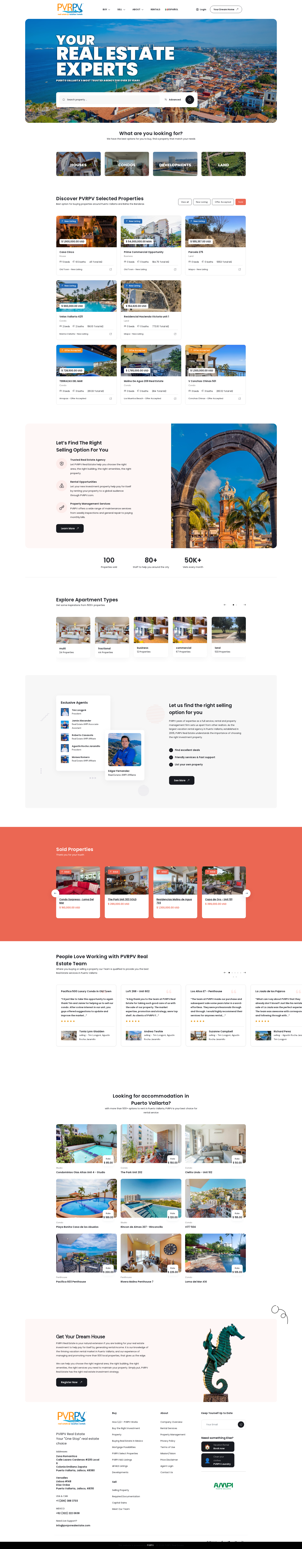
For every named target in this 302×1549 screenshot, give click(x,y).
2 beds (66, 326)
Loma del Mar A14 (196, 1281)
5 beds (66, 261)
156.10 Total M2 (95, 326)
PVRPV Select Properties (125, 1453)
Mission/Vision (168, 1453)
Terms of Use (167, 1447)
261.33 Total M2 (95, 391)
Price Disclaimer (169, 1459)
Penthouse (61, 1277)
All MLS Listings (120, 1466)
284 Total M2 (159, 391)
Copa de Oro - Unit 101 (218, 899)
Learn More (68, 528)
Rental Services (168, 1428)
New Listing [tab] (202, 202)
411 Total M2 (95, 261)
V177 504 (190, 1227)
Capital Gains (119, 1502)
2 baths (80, 326)
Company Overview (171, 1422)
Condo (124, 1167)
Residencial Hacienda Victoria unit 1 (146, 316)
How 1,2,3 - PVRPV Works (125, 1422)
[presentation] (225, 605)
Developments (120, 1472)
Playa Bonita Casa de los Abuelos (77, 1227)
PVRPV (150, 1545)
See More (179, 780)
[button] (201, 9)
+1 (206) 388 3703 (67, 1500)
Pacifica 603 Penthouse (71, 1281)
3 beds (66, 391)
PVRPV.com (86, 495)
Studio (59, 1167)
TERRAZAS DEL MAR (71, 381)
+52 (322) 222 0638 (68, 1513)
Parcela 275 (195, 252)
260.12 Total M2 (224, 391)
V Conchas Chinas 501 (202, 381)
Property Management (172, 1434)
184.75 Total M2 (160, 261)
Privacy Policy (167, 1440)
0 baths (144, 261)
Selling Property (120, 1490)
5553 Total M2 (224, 261)
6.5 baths (81, 261)
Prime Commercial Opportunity (143, 252)
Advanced (174, 99)
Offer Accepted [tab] (223, 202)
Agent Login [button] (166, 1466)
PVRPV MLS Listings (122, 1459)
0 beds (130, 261)
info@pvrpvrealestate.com (73, 1525)
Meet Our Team (121, 1509)
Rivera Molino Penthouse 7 (137, 1281)
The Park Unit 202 (131, 1172)
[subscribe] (241, 1424)
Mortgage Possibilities (124, 1447)
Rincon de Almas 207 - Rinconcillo (142, 1227)
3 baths (80, 391)
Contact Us (166, 1472)
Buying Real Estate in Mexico (127, 1440)
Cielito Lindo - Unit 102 (198, 1172)
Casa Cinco (66, 252)
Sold (240, 202)
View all (185, 202)
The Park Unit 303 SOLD (122, 899)
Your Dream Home (224, 9)
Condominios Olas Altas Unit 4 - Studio (80, 1172)
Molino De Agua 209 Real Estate (143, 381)
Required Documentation (126, 1496)
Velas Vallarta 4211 (71, 316)
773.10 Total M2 (160, 326)
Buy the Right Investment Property (126, 1431)
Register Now (69, 1382)
